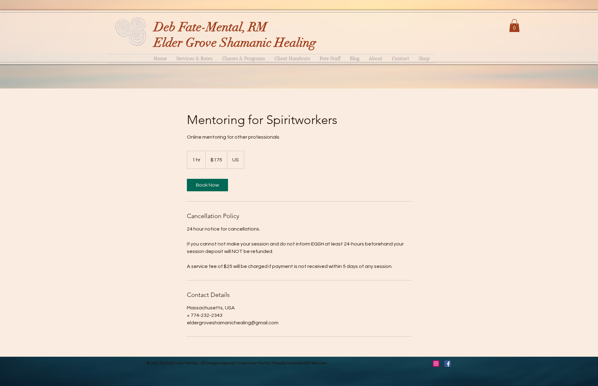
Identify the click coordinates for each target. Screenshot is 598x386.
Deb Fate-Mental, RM (210, 27)
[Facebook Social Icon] (447, 363)
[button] (514, 25)
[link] (207, 185)
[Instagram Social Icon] (436, 363)
